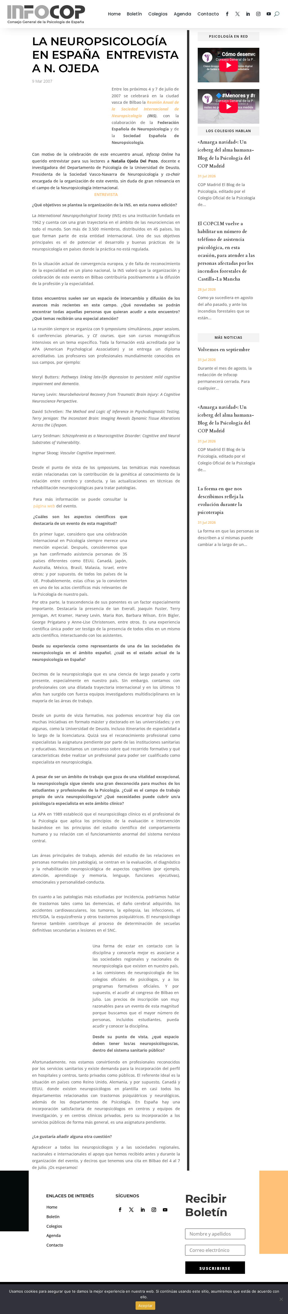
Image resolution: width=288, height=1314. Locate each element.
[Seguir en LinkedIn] (142, 1209)
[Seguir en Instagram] (153, 1209)
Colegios (158, 14)
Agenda (182, 14)
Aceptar (145, 1305)
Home (114, 14)
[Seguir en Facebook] (120, 1209)
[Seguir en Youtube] (165, 1209)
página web (44, 506)
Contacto (208, 14)
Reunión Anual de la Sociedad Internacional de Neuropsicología (145, 109)
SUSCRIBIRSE (215, 1268)
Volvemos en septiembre (224, 350)
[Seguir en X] (131, 1209)
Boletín (134, 14)
